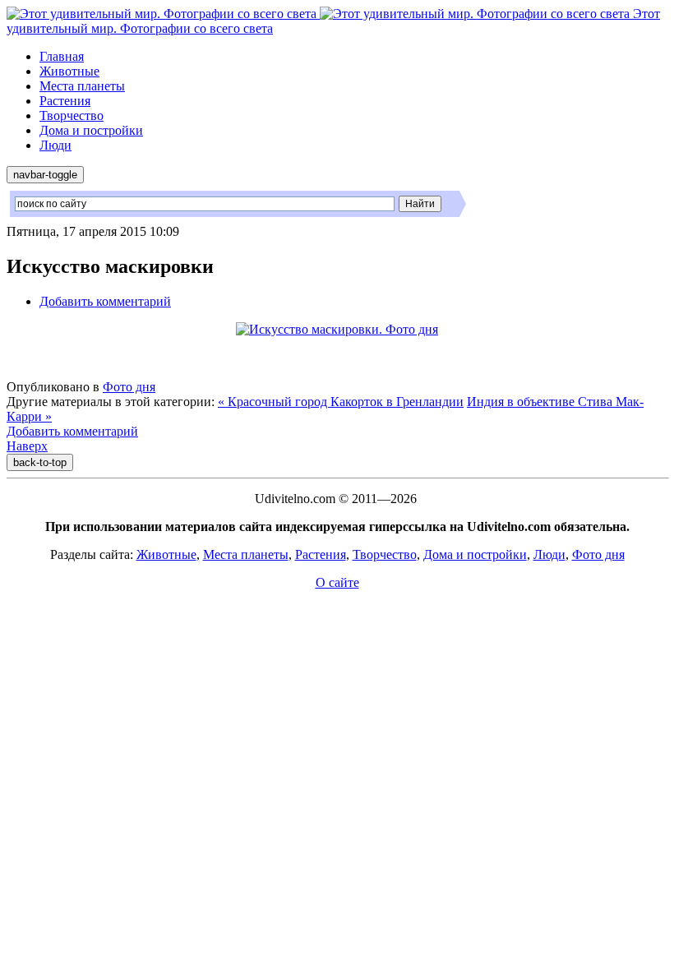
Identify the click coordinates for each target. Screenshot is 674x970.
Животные (69, 71)
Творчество (71, 115)
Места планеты (82, 86)
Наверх (27, 446)
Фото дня (129, 387)
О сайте (337, 582)
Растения (64, 101)
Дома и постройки (91, 130)
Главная (61, 56)
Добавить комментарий (105, 301)
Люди (55, 145)
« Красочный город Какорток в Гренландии (341, 402)
